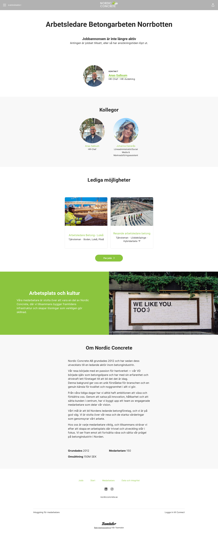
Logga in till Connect (175, 512)
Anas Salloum (118, 75)
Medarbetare (108, 480)
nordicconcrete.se (109, 497)
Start (92, 480)
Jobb (80, 480)
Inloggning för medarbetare (46, 512)
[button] (212, 5)
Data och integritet (131, 480)
